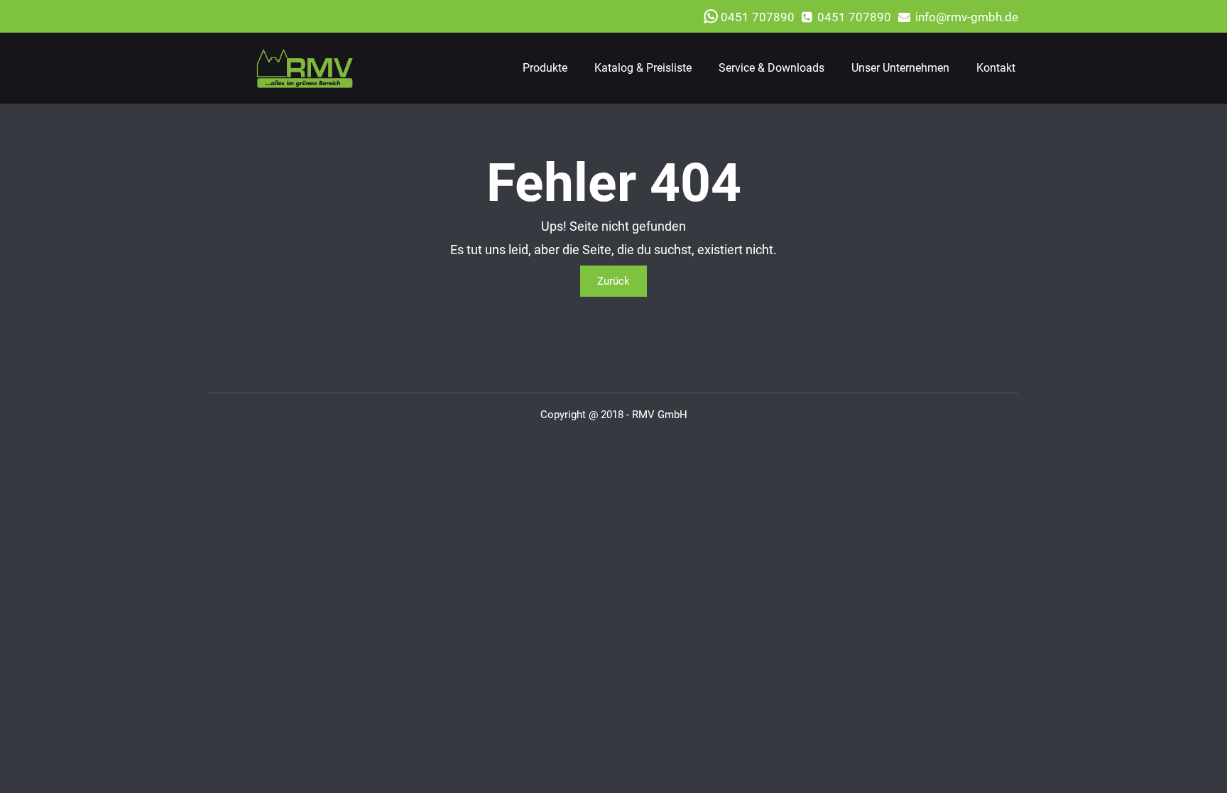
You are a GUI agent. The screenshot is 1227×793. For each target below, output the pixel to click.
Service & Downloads (771, 68)
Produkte (545, 68)
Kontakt (995, 68)
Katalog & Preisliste (643, 68)
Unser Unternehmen (900, 68)
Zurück (613, 281)
